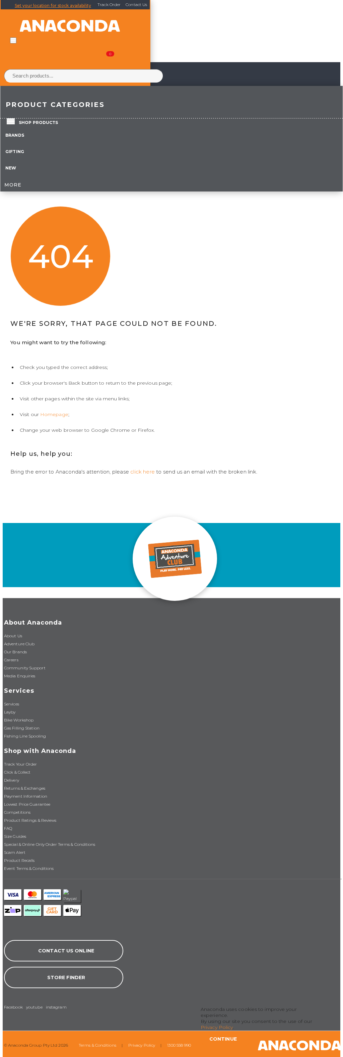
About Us (13, 635)
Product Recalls (19, 860)
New (10, 167)
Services (11, 703)
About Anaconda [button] (33, 622)
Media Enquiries (20, 675)
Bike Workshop (18, 719)
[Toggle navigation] (13, 40)
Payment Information (25, 796)
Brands (14, 135)
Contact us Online (66, 951)
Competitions (17, 812)
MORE (12, 185)
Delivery (11, 780)
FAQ (8, 828)
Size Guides (15, 836)
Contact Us (136, 4)
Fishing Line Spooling (25, 736)
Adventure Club (19, 643)
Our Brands (15, 651)
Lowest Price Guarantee (27, 804)
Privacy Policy (141, 1045)
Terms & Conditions (97, 1045)
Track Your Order (20, 764)
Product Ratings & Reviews (30, 820)
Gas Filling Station (22, 728)
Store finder (66, 977)
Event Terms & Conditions (29, 868)
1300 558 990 (179, 1045)
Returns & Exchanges (24, 788)
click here (142, 472)
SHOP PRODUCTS (38, 122)
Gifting (14, 151)
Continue (223, 1039)
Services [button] (19, 690)
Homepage (54, 414)
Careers (11, 659)
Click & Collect (17, 772)
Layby (10, 711)
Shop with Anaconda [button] (40, 751)
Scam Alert (14, 852)
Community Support (25, 667)
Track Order (109, 4)
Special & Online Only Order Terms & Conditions (49, 844)
